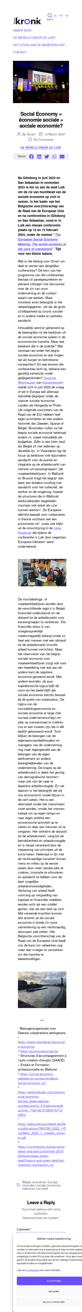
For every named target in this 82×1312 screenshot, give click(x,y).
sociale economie (48, 1185)
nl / (56, 15)
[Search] (50, 15)
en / (67, 15)
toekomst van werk (35, 1188)
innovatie (28, 1185)
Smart (31, 134)
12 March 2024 (54, 134)
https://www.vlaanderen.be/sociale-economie (41, 1044)
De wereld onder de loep (41, 147)
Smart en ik (22, 31)
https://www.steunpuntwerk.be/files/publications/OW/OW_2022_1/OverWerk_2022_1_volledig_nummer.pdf (42, 1130)
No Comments (44, 139)
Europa (52, 1181)
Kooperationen (53, 382)
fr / (61, 15)
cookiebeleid (33, 1270)
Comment (24, 1229)
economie (39, 1181)
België (26, 1181)
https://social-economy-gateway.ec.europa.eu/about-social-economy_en (38, 1078)
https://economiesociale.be (39, 1051)
